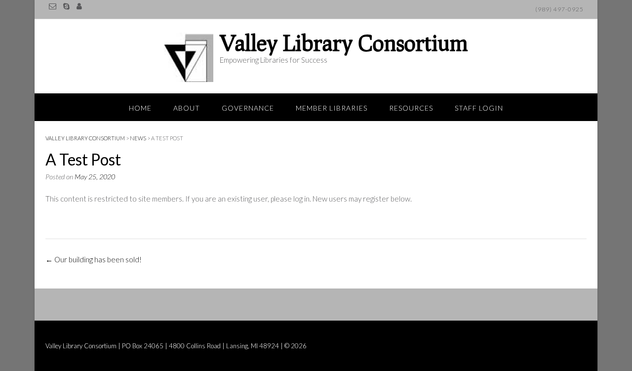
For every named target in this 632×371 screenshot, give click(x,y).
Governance (248, 108)
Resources (411, 108)
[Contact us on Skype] (66, 6)
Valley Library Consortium (344, 42)
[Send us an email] (52, 6)
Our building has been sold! (93, 259)
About (186, 108)
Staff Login (479, 108)
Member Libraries (331, 108)
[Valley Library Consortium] (191, 57)
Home (140, 108)
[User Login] (79, 6)
